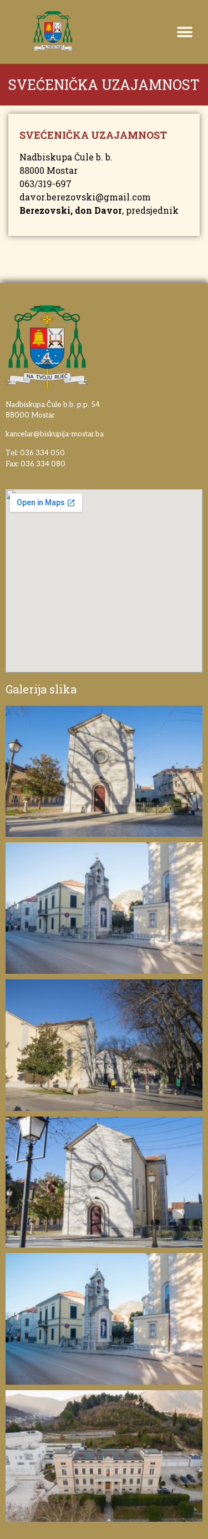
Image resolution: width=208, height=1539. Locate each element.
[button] (23, 35)
